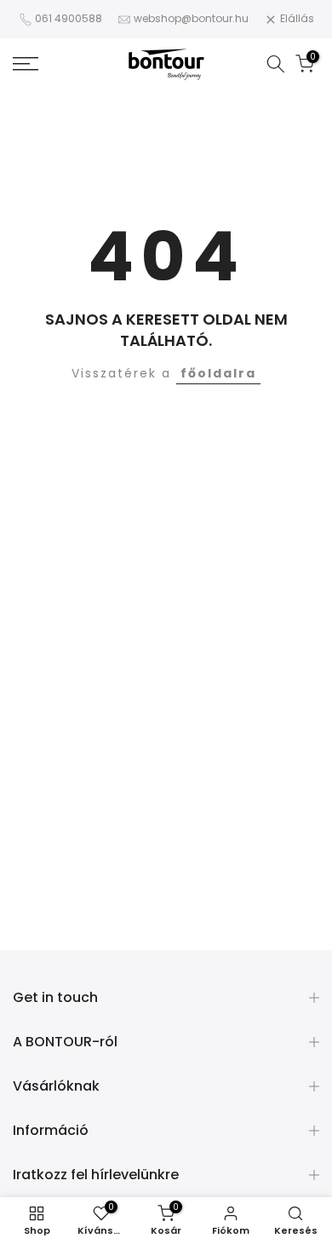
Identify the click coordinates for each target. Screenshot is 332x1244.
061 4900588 (68, 18)
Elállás (297, 18)
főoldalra (218, 373)
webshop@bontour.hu (191, 18)
